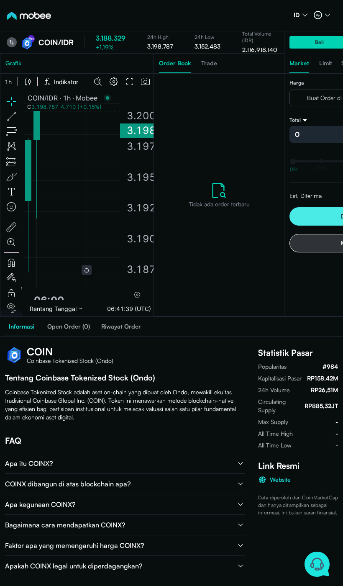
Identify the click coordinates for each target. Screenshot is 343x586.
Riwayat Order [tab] (121, 326)
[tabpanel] (219, 195)
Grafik (13, 63)
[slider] (293, 161)
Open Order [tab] (68, 326)
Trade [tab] (209, 63)
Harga (296, 83)
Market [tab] (299, 63)
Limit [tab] (325, 63)
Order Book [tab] (175, 63)
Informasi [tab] (21, 326)
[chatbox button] (316, 564)
